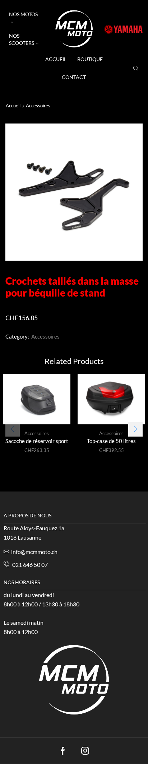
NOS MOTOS (23, 14)
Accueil (13, 105)
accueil (55, 59)
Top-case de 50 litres (111, 441)
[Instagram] (85, 751)
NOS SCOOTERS (21, 39)
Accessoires (38, 105)
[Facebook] (63, 751)
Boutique (90, 59)
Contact (74, 77)
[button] (135, 429)
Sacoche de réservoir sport (36, 441)
